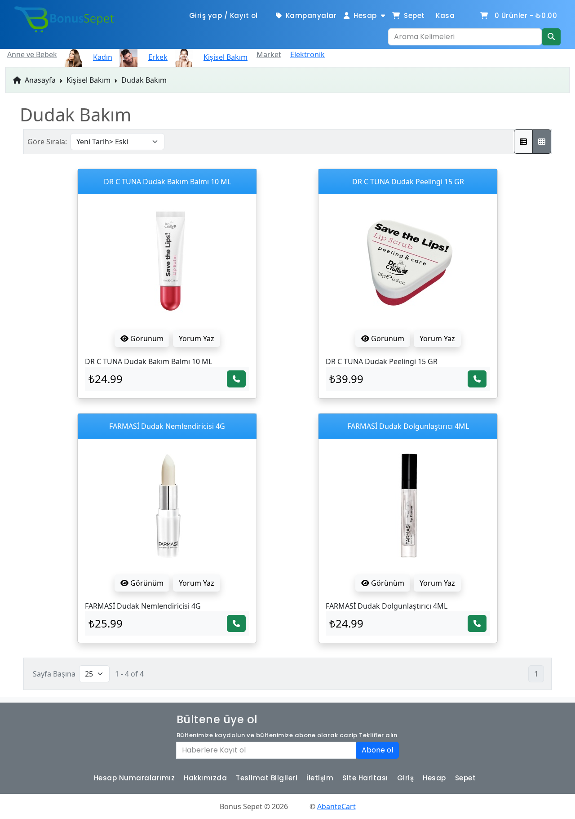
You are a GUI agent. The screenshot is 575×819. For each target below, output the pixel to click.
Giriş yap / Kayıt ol (223, 15)
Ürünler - (526, 15)
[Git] (551, 36)
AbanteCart (336, 806)
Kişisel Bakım (88, 80)
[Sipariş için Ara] (236, 378)
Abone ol (377, 750)
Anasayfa (39, 80)
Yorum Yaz (196, 338)
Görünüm (146, 338)
